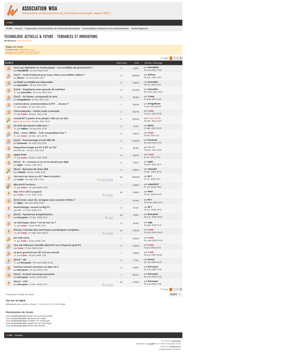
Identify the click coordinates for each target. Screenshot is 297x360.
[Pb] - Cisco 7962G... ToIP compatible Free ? (40, 132)
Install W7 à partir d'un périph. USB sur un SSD (41, 118)
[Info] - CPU (21, 281)
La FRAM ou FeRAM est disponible (33, 82)
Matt (150, 191)
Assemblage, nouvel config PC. (32, 207)
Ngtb (20, 165)
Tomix (151, 96)
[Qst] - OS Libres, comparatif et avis (35, 96)
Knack (151, 259)
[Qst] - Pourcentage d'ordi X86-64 (34, 140)
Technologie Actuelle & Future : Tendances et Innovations (50, 36)
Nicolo (20, 78)
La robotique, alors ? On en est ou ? (35, 222)
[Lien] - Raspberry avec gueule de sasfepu (39, 89)
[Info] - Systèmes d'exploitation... (34, 214)
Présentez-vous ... (27, 49)
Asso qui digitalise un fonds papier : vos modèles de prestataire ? (53, 67)
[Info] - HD (20, 259)
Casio (24, 107)
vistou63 (152, 169)
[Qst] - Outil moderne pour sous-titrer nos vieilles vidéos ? (49, 74)
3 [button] (177, 58)
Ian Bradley (176, 341)
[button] (180, 58)
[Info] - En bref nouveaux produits (34, 274)
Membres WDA (25, 41)
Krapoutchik (23, 121)
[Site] (12, 11)
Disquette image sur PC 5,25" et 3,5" (35, 147)
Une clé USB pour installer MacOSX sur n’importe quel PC (47, 245)
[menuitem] (9, 23)
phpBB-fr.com (175, 346)
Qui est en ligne (15, 300)
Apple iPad (20, 154)
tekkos (24, 128)
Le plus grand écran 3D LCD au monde (36, 252)
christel (21, 172)
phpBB (150, 344)
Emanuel (22, 143)
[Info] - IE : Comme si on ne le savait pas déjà (41, 161)
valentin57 (153, 184)
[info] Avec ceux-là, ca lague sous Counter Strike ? (44, 199)
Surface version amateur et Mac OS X (36, 266)
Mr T (150, 176)
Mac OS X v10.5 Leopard (27, 191)
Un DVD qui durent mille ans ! (31, 125)
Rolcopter (22, 217)
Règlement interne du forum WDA (23, 52)
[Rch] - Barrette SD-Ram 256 (31, 169)
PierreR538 (22, 70)
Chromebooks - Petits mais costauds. (37, 111)
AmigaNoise (23, 99)
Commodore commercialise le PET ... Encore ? (41, 103)
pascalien (22, 85)
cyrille (20, 179)
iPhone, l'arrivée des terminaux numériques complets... (47, 229)
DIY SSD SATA (21, 237)
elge (150, 222)
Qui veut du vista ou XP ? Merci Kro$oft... (38, 176)
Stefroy (151, 74)
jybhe (150, 125)
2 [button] (173, 58)
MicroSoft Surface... (25, 184)
